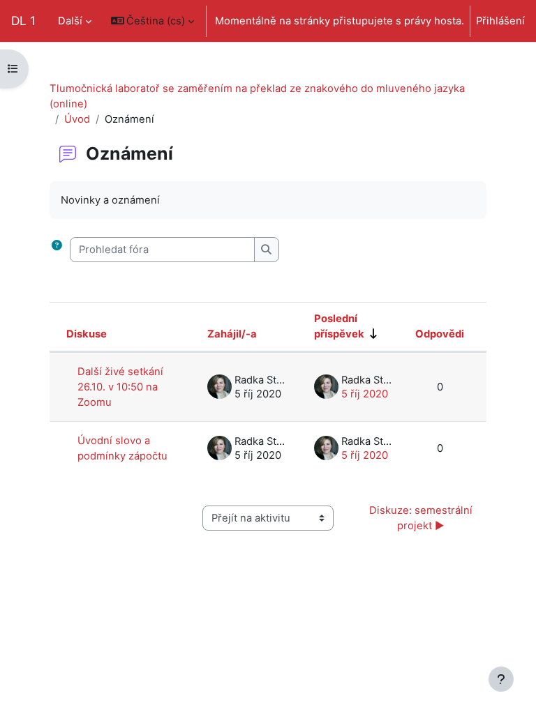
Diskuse (86, 334)
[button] (153, 21)
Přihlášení (500, 21)
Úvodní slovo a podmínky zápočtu (122, 448)
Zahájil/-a (232, 334)
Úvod (77, 119)
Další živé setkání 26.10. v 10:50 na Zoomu (120, 387)
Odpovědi (439, 334)
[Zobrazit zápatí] (501, 679)
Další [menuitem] (70, 21)
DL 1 (23, 20)
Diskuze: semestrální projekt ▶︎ (422, 518)
